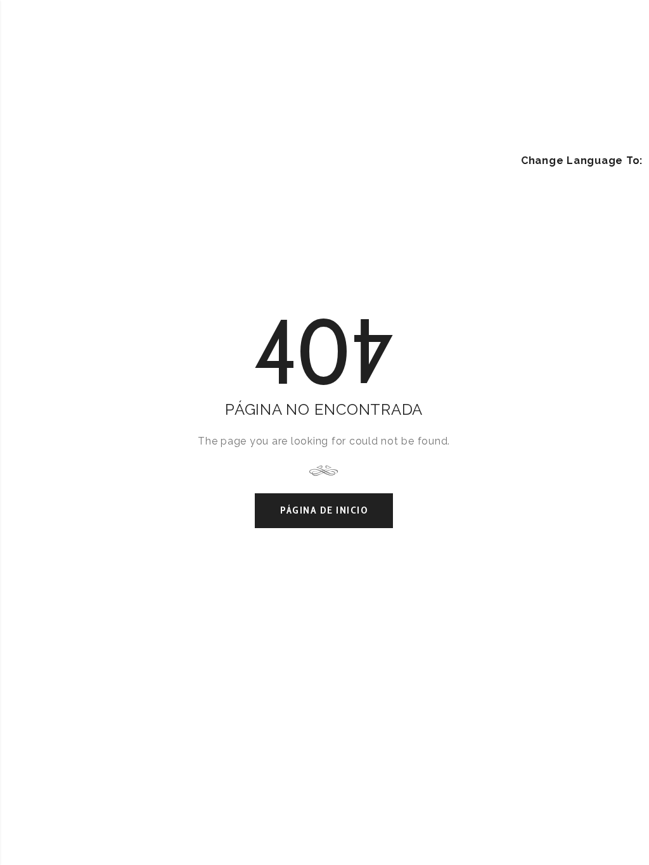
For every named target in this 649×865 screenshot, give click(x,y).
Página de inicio (324, 510)
